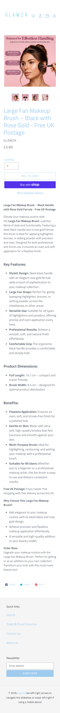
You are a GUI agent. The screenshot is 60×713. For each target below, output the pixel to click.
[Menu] (54, 15)
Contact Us (13, 633)
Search (10, 615)
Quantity (9, 160)
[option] (15, 97)
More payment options (30, 193)
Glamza (21, 693)
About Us (12, 642)
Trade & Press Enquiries (21, 624)
